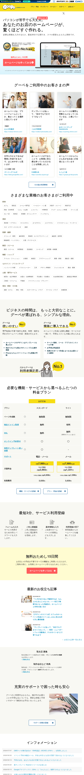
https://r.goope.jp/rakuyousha (68, 175)
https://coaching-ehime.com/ (68, 132)
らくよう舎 (63, 172)
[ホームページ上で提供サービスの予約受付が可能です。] (25, 441)
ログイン (28, 25)
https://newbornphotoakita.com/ (42, 132)
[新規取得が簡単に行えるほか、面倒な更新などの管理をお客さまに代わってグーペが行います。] (25, 424)
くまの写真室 (36, 129)
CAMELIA (35, 172)
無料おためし (37, 24)
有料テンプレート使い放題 (13, 449)
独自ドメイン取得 (11, 424)
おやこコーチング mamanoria (65, 128)
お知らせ (66, 13)
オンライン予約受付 (12, 441)
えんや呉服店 (9, 129)
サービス (48, 13)
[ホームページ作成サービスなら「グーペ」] (12, 7)
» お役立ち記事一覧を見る (72, 639)
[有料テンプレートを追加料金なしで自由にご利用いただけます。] (25, 449)
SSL (6, 433)
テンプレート (40, 13)
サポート (57, 13)
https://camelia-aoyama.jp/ (40, 175)
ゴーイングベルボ (10, 172)
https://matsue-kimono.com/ (13, 132)
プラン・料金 (30, 13)
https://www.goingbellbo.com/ (13, 175)
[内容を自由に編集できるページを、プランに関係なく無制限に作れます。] (25, 416)
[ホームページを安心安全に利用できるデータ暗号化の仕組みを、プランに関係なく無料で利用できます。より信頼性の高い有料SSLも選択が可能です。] (25, 433)
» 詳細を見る (26, 659)
